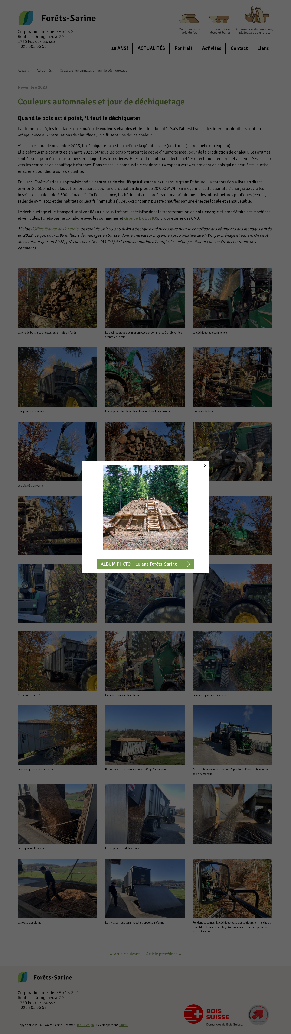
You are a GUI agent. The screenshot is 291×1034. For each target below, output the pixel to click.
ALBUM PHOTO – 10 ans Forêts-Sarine (139, 564)
